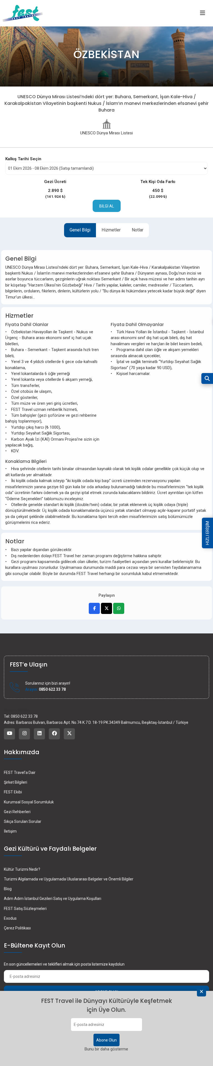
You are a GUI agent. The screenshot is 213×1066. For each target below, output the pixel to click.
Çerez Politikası (17, 928)
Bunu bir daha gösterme (106, 1049)
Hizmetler (111, 230)
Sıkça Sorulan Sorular (22, 821)
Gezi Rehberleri (17, 812)
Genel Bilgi (80, 230)
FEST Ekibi (13, 792)
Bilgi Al (106, 206)
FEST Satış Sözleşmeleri (25, 908)
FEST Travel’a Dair (20, 772)
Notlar (137, 230)
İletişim (10, 831)
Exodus (10, 918)
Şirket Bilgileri (15, 782)
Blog (8, 889)
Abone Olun (106, 1040)
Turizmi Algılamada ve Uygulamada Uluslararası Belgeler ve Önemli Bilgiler (68, 879)
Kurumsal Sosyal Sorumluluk (29, 802)
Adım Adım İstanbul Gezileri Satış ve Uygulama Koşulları (52, 898)
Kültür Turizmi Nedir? (22, 869)
